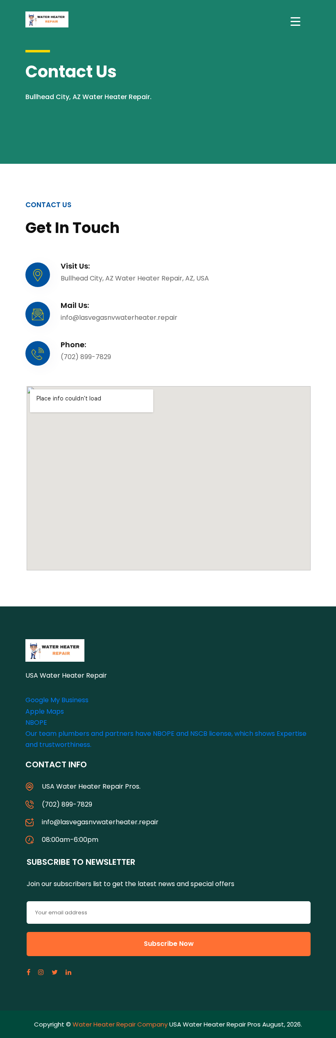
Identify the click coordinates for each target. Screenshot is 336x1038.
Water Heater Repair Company (120, 1024)
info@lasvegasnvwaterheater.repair (100, 822)
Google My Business (57, 700)
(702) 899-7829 (67, 804)
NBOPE (36, 722)
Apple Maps (44, 711)
